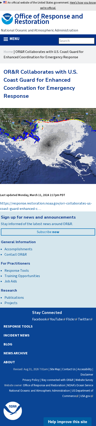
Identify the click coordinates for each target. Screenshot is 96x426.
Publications (14, 297)
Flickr (71, 319)
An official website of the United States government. (51, 5)
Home (8, 51)
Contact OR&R (15, 254)
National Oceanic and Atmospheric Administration (39, 391)
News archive (16, 353)
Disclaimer (87, 375)
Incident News (16, 335)
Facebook (40, 319)
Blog (8, 344)
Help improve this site (67, 421)
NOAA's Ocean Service (80, 385)
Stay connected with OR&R (57, 380)
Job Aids (10, 281)
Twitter (85, 319)
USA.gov (86, 396)
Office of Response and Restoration (44, 385)
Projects (10, 303)
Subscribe (48, 232)
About (9, 362)
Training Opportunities (22, 276)
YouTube (57, 319)
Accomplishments (18, 249)
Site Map (55, 369)
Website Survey (84, 380)
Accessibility (84, 369)
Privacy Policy (31, 380)
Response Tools (16, 270)
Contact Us (68, 369)
